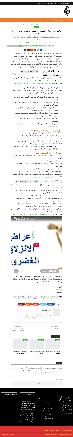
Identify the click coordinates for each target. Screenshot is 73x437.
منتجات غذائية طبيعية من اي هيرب (50, 328)
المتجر (51, 3)
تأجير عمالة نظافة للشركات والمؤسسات (46, 408)
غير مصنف (41, 340)
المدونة (38, 3)
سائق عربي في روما (24, 421)
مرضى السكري (57, 201)
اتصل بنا (42, 3)
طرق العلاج (55, 59)
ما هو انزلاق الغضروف (57, 298)
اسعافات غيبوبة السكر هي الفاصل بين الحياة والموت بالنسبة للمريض (33, 214)
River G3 (67, 407)
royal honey (27, 317)
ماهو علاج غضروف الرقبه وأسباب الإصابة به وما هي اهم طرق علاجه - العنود (41, 368)
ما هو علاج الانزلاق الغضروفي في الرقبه (23, 298)
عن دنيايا (47, 3)
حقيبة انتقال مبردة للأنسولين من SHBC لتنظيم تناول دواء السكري (35, 83)
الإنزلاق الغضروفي (48, 126)
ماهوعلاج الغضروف (57, 300)
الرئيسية (55, 3)
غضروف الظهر (14, 74)
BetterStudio (11, 434)
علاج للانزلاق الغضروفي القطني (19, 296)
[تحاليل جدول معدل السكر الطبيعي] (52, 344)
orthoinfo (59, 290)
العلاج (16, 190)
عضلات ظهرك (48, 102)
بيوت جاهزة (65, 411)
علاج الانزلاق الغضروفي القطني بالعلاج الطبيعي (49, 296)
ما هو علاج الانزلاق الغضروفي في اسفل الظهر (42, 298)
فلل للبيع (30, 409)
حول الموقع (63, 19)
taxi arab (49, 414)
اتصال (52, 19)
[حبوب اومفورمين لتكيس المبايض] (36, 344)
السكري (36, 27)
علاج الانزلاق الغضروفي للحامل (32, 296)
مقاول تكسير (46, 406)
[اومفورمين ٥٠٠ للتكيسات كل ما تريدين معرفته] (20, 344)
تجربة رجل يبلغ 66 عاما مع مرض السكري (42, 177)
